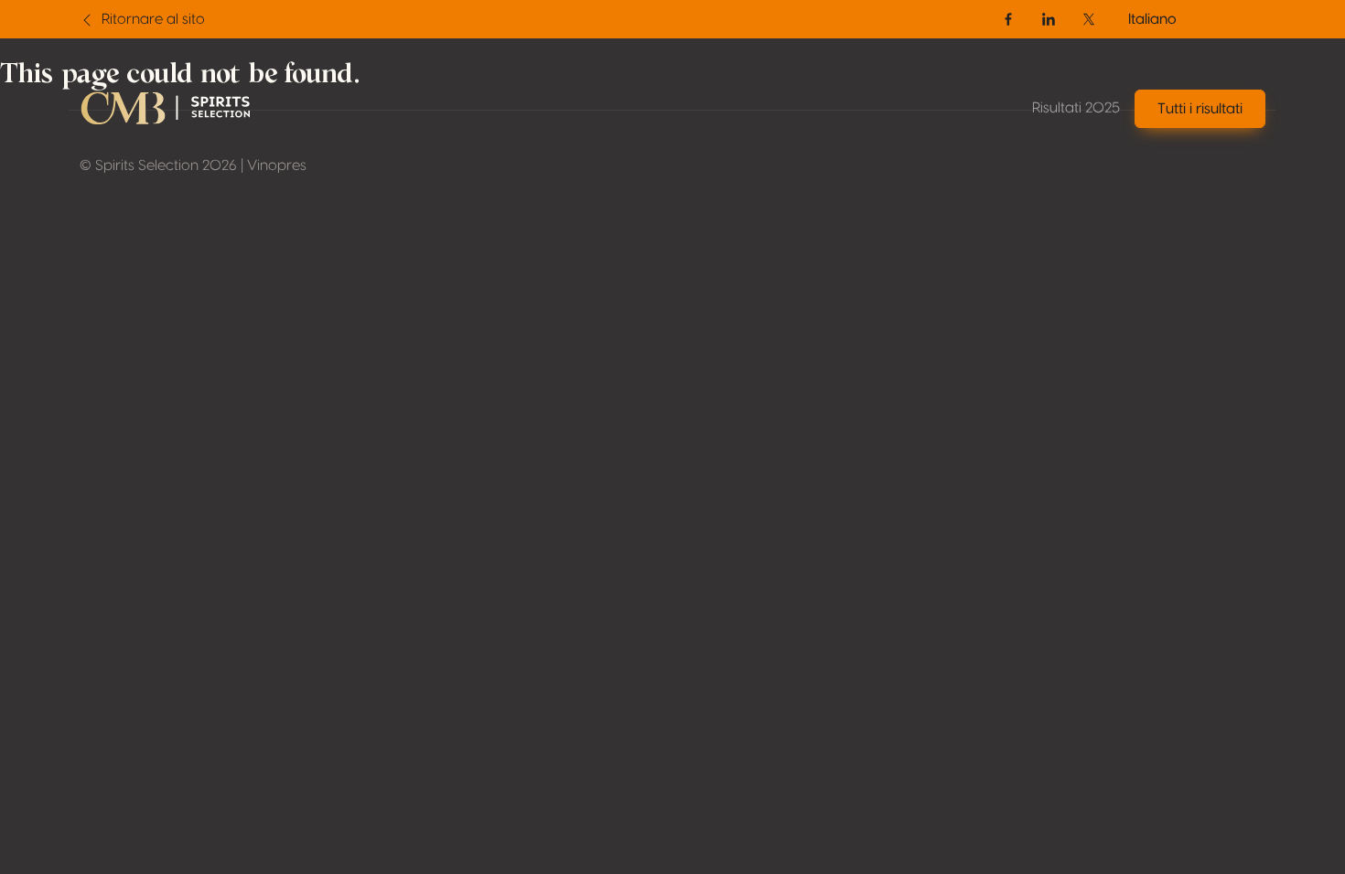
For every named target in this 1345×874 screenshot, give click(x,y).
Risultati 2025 (1076, 108)
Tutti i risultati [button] (1200, 108)
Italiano (1152, 19)
